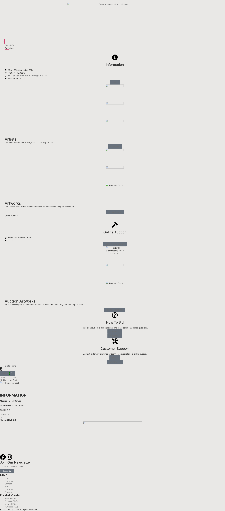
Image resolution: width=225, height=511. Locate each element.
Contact (8, 484)
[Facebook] (3, 457)
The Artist (9, 481)
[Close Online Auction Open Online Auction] (7, 219)
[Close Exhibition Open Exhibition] (7, 51)
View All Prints (11, 498)
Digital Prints (10, 495)
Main (4, 475)
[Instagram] (9, 457)
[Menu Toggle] (2, 41)
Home (7, 478)
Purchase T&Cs (11, 501)
